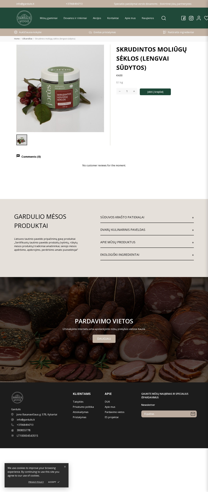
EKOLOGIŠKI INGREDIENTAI (119, 255)
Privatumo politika (83, 407)
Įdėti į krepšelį (155, 92)
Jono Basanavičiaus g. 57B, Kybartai (36, 414)
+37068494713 (25, 424)
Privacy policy (36, 482)
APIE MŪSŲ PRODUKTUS (117, 242)
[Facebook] (183, 18)
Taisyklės (78, 401)
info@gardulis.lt (26, 419)
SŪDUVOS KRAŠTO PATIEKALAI (122, 217)
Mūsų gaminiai (48, 18)
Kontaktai (113, 18)
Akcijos (97, 18)
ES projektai (111, 417)
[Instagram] (191, 18)
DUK (107, 401)
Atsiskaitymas (80, 412)
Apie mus (130, 18)
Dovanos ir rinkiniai (75, 18)
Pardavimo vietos (114, 412)
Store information (10, 490)
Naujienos (148, 18)
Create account (8, 461)
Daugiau (104, 339)
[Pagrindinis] (24, 18)
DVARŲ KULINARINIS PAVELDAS (122, 230)
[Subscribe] (193, 414)
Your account (8, 450)
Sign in (4, 457)
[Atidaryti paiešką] (164, 18)
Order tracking (8, 453)
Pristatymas (79, 417)
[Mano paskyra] (199, 18)
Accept (54, 482)
